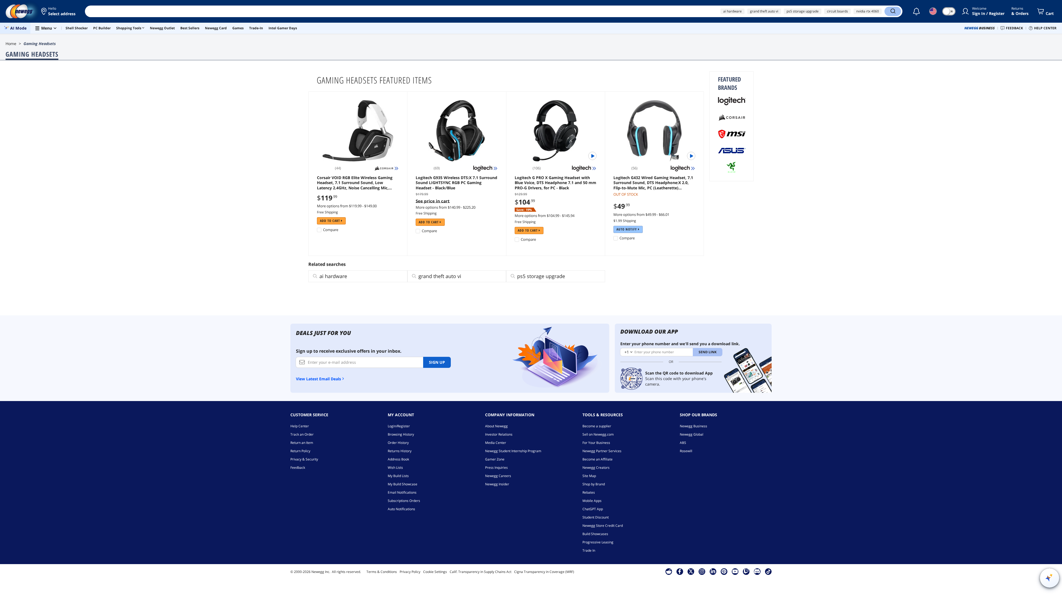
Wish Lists (395, 467)
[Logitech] (732, 100)
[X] (690, 571)
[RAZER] (732, 167)
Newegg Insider (497, 484)
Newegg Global (691, 434)
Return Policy (300, 451)
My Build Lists (398, 475)
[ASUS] (732, 150)
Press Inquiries (496, 467)
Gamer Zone (494, 459)
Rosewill (686, 451)
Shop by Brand (593, 484)
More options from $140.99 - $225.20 (445, 207)
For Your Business (596, 442)
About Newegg (496, 426)
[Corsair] (732, 117)
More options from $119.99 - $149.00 (347, 205)
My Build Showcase (402, 484)
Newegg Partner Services (601, 451)
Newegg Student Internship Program (513, 451)
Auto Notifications (401, 509)
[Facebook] (679, 571)
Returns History (400, 451)
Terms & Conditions (381, 571)
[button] (59, 11)
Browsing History (401, 434)
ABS (683, 442)
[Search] (892, 11)
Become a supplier (596, 426)
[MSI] (732, 134)
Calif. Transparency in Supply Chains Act (480, 571)
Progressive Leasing (597, 542)
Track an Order (302, 434)
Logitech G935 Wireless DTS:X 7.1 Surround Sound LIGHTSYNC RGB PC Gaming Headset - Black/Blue (456, 182)
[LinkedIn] (713, 571)
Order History (398, 442)
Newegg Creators (596, 467)
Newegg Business (693, 426)
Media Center (495, 442)
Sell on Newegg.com (598, 434)
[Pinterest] (724, 571)
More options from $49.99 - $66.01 (641, 214)
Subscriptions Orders (404, 500)
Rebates (588, 492)
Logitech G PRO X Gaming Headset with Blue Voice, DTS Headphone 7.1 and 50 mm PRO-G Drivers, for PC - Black (555, 182)
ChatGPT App (592, 509)
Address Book (398, 459)
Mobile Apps (592, 500)
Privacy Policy (410, 571)
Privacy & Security (304, 459)
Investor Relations (498, 434)
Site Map (589, 475)
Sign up (437, 362)
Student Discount (595, 517)
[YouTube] (735, 571)
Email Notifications (402, 492)
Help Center (299, 426)
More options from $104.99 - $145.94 (544, 215)
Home (11, 43)
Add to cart (330, 220)
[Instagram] (702, 571)
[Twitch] (746, 571)
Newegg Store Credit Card (602, 525)
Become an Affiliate (597, 459)
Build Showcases (595, 533)
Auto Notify (627, 229)
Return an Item (301, 442)
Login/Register (399, 426)
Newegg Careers (498, 475)
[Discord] (757, 571)
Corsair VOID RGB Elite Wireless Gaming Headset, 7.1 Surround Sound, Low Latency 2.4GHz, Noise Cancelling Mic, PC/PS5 (354, 182)
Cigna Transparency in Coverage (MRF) (544, 571)
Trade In (588, 550)
